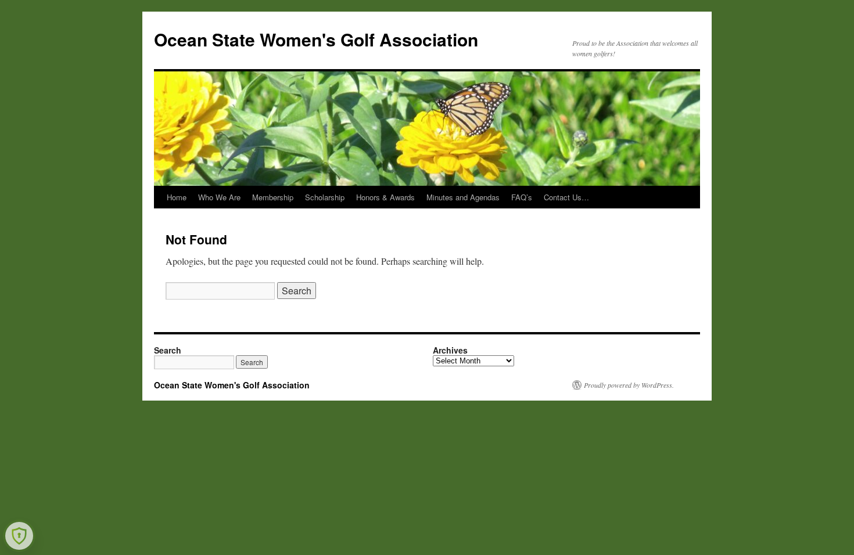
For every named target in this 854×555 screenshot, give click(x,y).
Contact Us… (566, 197)
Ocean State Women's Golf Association (316, 39)
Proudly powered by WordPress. (629, 385)
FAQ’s (521, 197)
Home (176, 197)
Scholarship (325, 197)
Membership (272, 197)
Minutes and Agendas (463, 197)
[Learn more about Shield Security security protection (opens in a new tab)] (19, 536)
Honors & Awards (385, 197)
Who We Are (219, 197)
